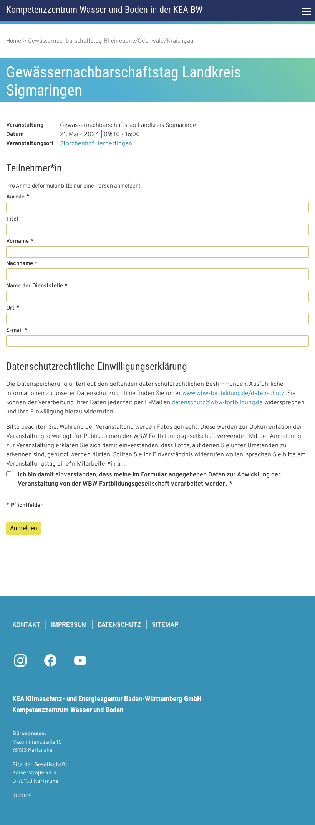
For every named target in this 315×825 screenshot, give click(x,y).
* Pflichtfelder (24, 505)
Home (13, 41)
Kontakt (26, 625)
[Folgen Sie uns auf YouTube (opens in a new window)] (80, 665)
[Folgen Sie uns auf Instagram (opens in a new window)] (20, 665)
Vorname (17, 241)
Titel (12, 219)
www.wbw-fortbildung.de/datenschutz (233, 393)
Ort (10, 308)
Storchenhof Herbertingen (96, 144)
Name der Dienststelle (34, 286)
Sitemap (165, 625)
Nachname (19, 263)
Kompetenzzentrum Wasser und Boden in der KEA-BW (104, 9)
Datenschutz (119, 625)
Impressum (69, 625)
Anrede (15, 197)
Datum (15, 134)
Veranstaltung (24, 125)
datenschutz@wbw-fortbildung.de (217, 403)
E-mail (14, 330)
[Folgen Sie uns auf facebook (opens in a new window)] (50, 665)
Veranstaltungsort (30, 143)
